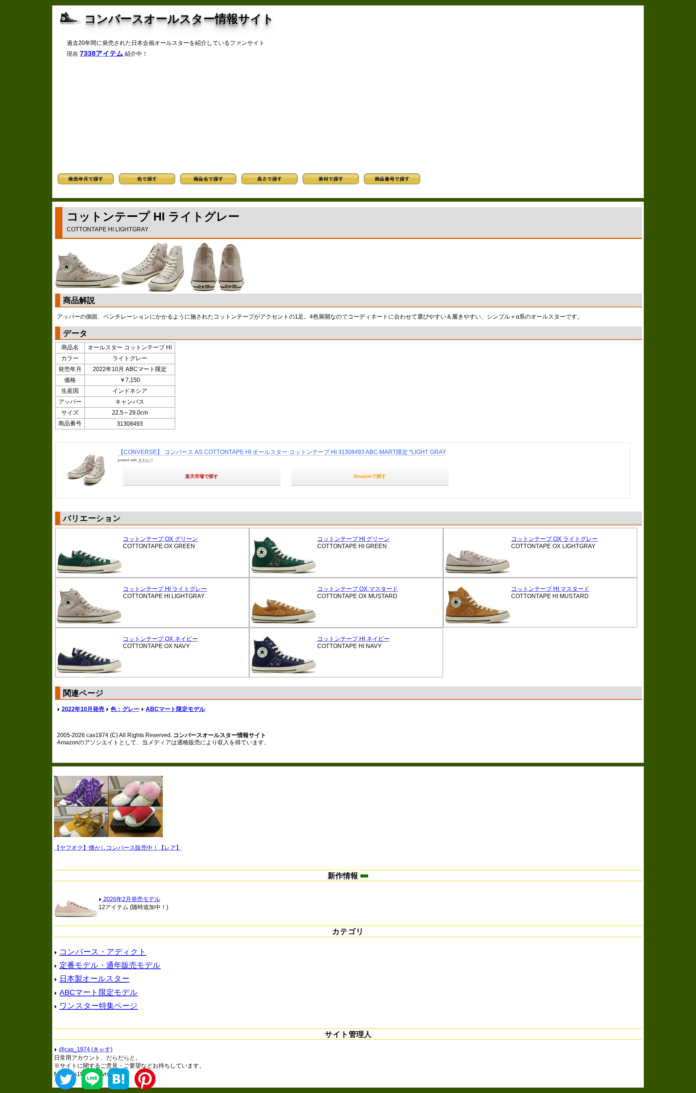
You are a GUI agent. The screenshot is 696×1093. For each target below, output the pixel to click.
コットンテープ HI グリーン (353, 539)
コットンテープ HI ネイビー (353, 639)
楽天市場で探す (201, 476)
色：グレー (125, 709)
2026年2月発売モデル (131, 899)
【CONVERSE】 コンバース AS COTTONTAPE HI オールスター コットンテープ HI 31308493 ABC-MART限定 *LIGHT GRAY (282, 452)
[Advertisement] (348, 115)
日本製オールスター (94, 978)
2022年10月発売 (83, 709)
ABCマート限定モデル (175, 709)
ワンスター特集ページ (98, 1005)
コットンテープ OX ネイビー (160, 639)
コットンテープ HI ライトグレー (165, 589)
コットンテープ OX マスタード (357, 589)
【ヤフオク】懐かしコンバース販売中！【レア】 (118, 848)
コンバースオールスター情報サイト (179, 18)
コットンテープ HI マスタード (550, 589)
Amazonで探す (369, 476)
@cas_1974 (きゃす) (85, 1049)
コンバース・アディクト (102, 951)
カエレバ (145, 460)
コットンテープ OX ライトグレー (554, 539)
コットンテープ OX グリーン (160, 539)
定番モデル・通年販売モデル (110, 965)
